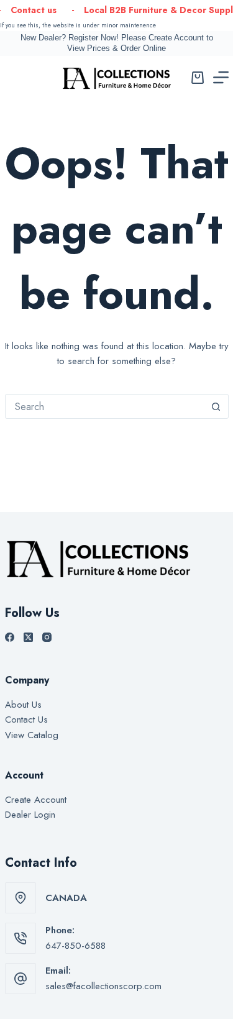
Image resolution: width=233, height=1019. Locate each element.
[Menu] (221, 77)
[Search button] (216, 406)
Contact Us (26, 719)
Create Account (35, 800)
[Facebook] (9, 637)
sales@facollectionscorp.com (103, 986)
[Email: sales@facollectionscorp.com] (20, 978)
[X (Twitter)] (28, 637)
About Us (23, 704)
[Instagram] (47, 637)
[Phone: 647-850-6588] (20, 938)
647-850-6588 (75, 946)
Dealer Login (30, 814)
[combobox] (105, 406)
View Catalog (31, 735)
